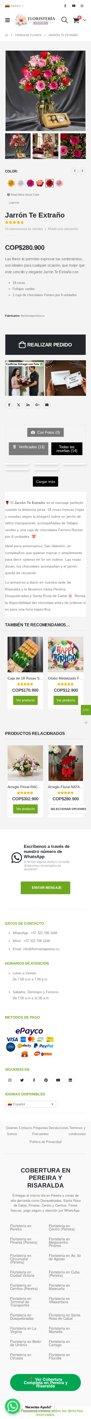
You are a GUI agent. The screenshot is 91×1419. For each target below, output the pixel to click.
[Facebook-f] (34, 1080)
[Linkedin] (70, 1080)
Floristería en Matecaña (59, 1287)
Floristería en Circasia (20, 1356)
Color (11, 171)
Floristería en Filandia (59, 1356)
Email (47, 405)
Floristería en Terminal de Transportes (20, 1302)
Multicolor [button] (40, 183)
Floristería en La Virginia (23, 1330)
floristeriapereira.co (32, 315)
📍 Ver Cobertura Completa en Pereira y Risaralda (45, 1382)
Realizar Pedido (49, 344)
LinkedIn (28, 405)
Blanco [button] (21, 183)
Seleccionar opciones (68, 808)
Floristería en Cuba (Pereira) (64, 1273)
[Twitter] (22, 1080)
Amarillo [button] (11, 183)
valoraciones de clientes (24, 229)
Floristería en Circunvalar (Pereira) (20, 1259)
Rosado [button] (59, 183)
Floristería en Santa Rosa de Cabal (64, 1316)
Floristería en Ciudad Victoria (22, 1273)
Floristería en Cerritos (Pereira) (24, 1287)
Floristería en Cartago (59, 1343)
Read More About (24, 194)
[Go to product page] (25, 654)
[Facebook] (65, 5)
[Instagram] (82, 5)
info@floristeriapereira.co (41, 949)
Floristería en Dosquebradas (22, 1316)
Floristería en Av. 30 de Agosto (65, 1257)
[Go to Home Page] (6, 35)
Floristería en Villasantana (59, 1300)
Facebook (9, 405)
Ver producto (25, 700)
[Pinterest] (46, 1080)
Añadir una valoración (63, 229)
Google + (37, 405)
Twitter (18, 405)
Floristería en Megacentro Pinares (59, 1242)
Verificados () (31, 447)
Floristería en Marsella (59, 1330)
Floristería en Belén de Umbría (25, 1343)
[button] (9, 20)
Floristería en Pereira (20, 1227)
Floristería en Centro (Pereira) (62, 1227)
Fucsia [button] (30, 183)
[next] (82, 171)
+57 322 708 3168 (44, 933)
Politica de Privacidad (45, 1142)
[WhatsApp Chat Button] (12, 1406)
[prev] (74, 171)
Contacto (25, 1128)
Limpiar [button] (14, 202)
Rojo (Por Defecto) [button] (50, 183)
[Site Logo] (34, 20)
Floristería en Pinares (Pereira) (23, 1240)
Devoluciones (59, 1128)
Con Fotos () (48, 432)
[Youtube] (73, 5)
